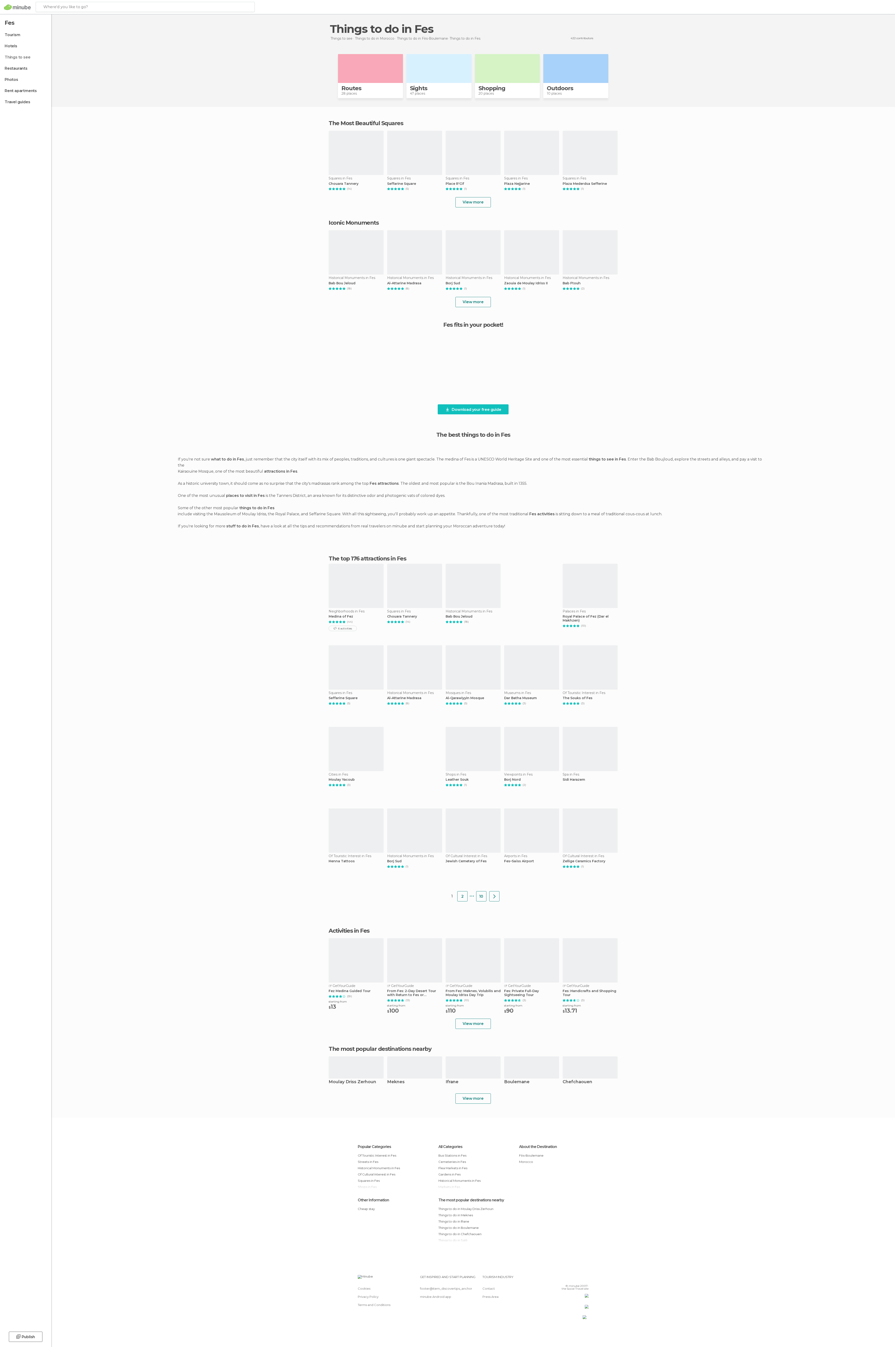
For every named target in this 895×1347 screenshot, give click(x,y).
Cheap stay (366, 1209)
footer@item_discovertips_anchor (446, 1288)
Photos (11, 79)
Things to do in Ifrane (453, 1221)
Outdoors (560, 88)
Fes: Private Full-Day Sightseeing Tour (521, 993)
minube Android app (435, 1297)
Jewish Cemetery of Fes (466, 861)
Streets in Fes (368, 1162)
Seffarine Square (401, 184)
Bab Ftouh (572, 283)
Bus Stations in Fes (452, 1155)
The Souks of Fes (577, 698)
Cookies (364, 1288)
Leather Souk (457, 780)
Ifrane (452, 1082)
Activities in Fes (349, 931)
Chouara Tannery (343, 184)
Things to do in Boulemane (458, 1228)
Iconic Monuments (354, 222)
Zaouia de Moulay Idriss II (526, 283)
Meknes (396, 1082)
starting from (338, 1001)
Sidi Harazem (574, 780)
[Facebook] (561, 1278)
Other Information (373, 1200)
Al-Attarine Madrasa (404, 283)
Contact (488, 1288)
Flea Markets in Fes (452, 1168)
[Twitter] (569, 1278)
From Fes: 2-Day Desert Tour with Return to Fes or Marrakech (411, 993)
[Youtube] (585, 1278)
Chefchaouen (577, 1082)
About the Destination (538, 1146)
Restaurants (16, 68)
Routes (351, 88)
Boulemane (517, 1082)
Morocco (526, 1162)
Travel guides (17, 102)
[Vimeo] (577, 1278)
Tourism (12, 35)
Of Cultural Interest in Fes (376, 1174)
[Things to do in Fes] (494, 896)
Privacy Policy (368, 1297)
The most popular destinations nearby (380, 1049)
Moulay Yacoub (342, 780)
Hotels (11, 46)
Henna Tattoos (342, 861)
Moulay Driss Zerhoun (352, 1082)
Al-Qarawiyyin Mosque (465, 698)
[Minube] (17, 7)
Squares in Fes (369, 1180)
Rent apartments (21, 91)
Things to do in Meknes (455, 1215)
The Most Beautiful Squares (366, 123)
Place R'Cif (455, 184)
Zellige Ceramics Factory (584, 861)
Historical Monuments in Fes (379, 1168)
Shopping (491, 88)
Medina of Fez (341, 617)
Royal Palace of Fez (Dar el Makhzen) (586, 618)
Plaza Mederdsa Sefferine (585, 184)
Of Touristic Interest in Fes (377, 1155)
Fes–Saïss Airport (519, 861)
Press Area (490, 1297)
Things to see (17, 57)
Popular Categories (374, 1146)
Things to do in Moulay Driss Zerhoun (465, 1209)
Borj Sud (453, 283)
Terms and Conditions (374, 1305)
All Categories (450, 1146)
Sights (418, 88)
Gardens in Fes (449, 1174)
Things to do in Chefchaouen (460, 1234)
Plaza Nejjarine (517, 184)
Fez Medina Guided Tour (350, 991)
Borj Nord (512, 780)
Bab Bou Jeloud (342, 283)
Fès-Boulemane (531, 1155)
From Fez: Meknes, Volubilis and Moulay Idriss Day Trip (473, 993)
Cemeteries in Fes (452, 1162)
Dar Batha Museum (520, 698)
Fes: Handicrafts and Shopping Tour (589, 993)
